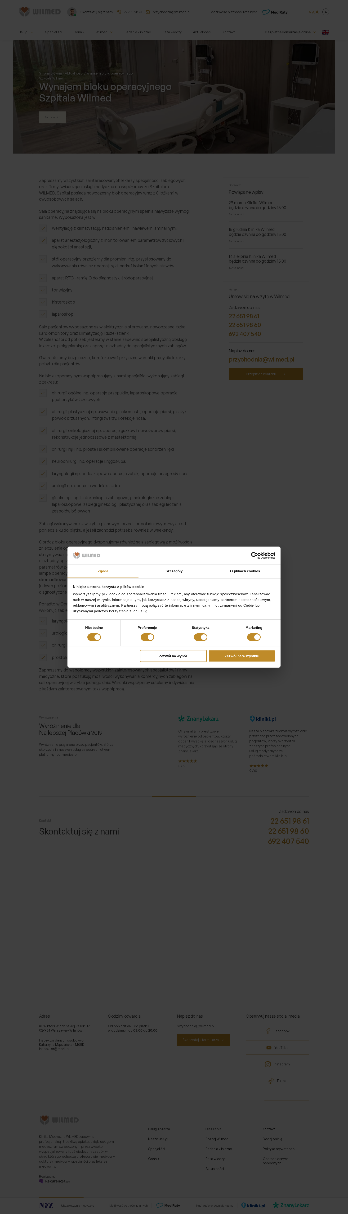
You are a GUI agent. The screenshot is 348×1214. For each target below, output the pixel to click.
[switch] (147, 637)
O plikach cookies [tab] (245, 571)
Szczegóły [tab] (174, 571)
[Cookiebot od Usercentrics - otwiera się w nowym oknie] (254, 555)
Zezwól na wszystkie (242, 656)
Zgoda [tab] (103, 571)
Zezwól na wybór (173, 656)
